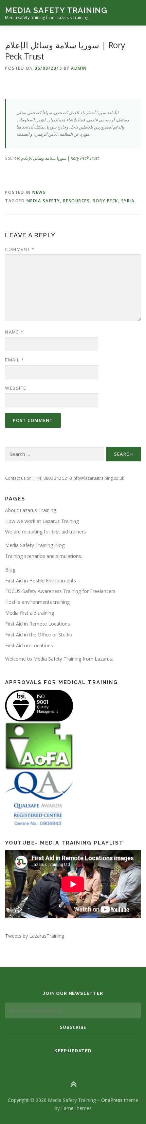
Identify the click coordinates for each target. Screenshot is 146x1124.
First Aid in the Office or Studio (38, 634)
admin (79, 68)
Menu (134, 13)
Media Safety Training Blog (35, 545)
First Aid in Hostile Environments (40, 580)
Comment (20, 249)
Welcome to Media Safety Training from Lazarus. (59, 658)
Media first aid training (29, 613)
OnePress (112, 1100)
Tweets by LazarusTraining (34, 936)
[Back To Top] (73, 1084)
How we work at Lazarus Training (42, 521)
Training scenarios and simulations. (43, 556)
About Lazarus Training (30, 510)
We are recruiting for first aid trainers (45, 531)
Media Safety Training (56, 10)
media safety (43, 201)
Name (14, 332)
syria (128, 201)
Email (14, 360)
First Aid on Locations (29, 645)
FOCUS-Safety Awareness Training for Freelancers (60, 591)
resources (76, 201)
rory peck (105, 201)
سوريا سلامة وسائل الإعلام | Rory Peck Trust (60, 158)
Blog (10, 569)
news (38, 192)
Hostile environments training (37, 602)
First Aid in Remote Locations (37, 623)
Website (15, 388)
